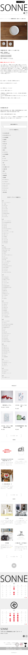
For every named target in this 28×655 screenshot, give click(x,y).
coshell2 (5, 238)
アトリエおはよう (6, 202)
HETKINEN (5, 338)
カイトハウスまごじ (7, 220)
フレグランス (5, 179)
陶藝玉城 (5, 290)
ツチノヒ (5, 284)
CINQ (4, 253)
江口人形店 (5, 208)
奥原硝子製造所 (6, 213)
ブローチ (5, 190)
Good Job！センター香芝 (8, 231)
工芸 (4, 164)
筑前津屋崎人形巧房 (7, 287)
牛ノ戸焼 (5, 207)
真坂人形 (5, 345)
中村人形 (5, 305)
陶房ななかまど (6, 293)
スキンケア (5, 160)
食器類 (4, 177)
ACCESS (15, 644)
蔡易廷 (4, 247)
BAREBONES (6, 339)
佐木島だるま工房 (6, 248)
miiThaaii (5, 353)
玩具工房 (5, 227)
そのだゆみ (5, 270)
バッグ (4, 158)
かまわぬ (5, 225)
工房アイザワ (6, 233)
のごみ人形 (5, 315)
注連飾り (5, 139)
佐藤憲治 (5, 251)
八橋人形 (5, 364)
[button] (25, 25)
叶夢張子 (5, 298)
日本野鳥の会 (6, 312)
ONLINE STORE (8, 644)
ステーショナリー (6, 183)
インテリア (5, 181)
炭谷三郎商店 (6, 267)
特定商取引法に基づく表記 (11, 649)
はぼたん (5, 322)
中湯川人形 (5, 307)
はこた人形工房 (6, 321)
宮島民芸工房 (6, 348)
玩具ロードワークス (7, 373)
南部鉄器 (5, 310)
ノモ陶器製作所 (6, 316)
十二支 (4, 145)
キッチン (5, 173)
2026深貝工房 (6, 133)
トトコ (4, 296)
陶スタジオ (5, 292)
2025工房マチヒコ (7, 135)
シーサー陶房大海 (6, 261)
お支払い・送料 (9, 647)
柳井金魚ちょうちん (7, 362)
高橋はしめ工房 (6, 279)
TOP (4, 642)
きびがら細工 (6, 230)
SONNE (8, 642)
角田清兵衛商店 (6, 285)
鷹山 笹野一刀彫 (6, 250)
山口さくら (5, 365)
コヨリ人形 (5, 239)
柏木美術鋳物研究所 (7, 222)
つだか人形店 (6, 282)
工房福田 (5, 236)
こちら (12, 58)
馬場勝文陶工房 (6, 327)
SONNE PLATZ (15, 642)
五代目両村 (5, 242)
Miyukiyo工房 (6, 350)
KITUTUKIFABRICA (7, 228)
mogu (4, 355)
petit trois (5, 336)
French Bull (5, 335)
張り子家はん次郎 (6, 325)
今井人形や (5, 205)
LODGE (4, 371)
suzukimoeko (6, 262)
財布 (4, 156)
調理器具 (5, 175)
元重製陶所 (5, 356)
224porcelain (6, 313)
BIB (4, 330)
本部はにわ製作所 (6, 341)
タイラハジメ (6, 276)
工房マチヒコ (6, 347)
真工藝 (4, 259)
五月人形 (5, 143)
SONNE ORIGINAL (7, 272)
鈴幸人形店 (5, 264)
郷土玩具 (5, 192)
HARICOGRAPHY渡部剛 (8, 324)
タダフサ (5, 281)
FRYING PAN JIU (7, 333)
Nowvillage (5, 302)
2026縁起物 (5, 137)
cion (4, 256)
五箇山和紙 (5, 241)
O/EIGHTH (5, 216)
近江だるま (5, 211)
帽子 (4, 171)
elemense (5, 210)
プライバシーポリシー (18, 647)
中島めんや (5, 304)
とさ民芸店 (5, 295)
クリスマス (5, 152)
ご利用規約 (20, 649)
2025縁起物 (5, 154)
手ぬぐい (5, 141)
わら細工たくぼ (6, 377)
